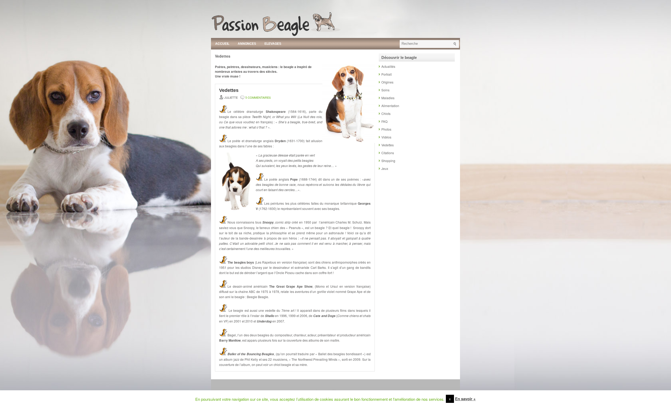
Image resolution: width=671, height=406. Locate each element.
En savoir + (465, 399)
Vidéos (386, 137)
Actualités (388, 66)
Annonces (247, 44)
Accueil (222, 44)
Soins (385, 90)
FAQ (384, 121)
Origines (387, 82)
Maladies (387, 98)
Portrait (386, 74)
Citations (387, 153)
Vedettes (229, 90)
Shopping (388, 160)
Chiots (386, 113)
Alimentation (390, 105)
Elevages (272, 44)
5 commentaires (258, 97)
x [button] (450, 398)
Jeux (384, 168)
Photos (386, 129)
